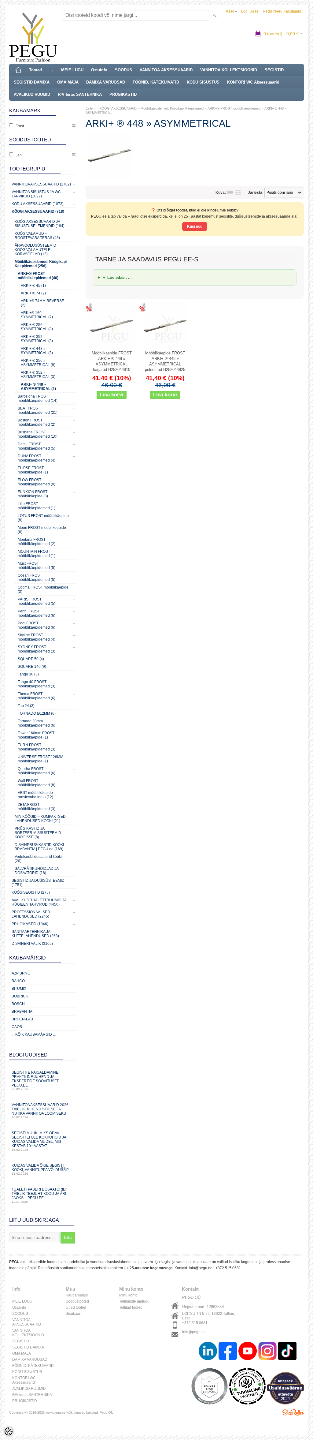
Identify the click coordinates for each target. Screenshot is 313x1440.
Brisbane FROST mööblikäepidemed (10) (37, 434)
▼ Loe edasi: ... (117, 277)
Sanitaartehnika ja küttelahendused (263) (35, 933)
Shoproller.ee (293, 1412)
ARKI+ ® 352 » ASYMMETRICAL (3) (38, 374)
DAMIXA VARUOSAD (105, 82)
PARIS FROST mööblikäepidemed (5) (36, 601)
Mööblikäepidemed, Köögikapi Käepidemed (172, 108)
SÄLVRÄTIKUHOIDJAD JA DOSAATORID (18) (36, 870)
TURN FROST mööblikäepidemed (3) (36, 747)
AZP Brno (21, 973)
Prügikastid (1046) (30, 924)
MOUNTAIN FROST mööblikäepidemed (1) (36, 553)
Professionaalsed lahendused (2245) (31, 914)
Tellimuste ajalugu (134, 1301)
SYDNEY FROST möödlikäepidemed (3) (36, 649)
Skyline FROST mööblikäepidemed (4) (36, 637)
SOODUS (123, 70)
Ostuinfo (99, 70)
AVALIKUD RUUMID (32, 94)
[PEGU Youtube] (247, 1352)
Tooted (35, 70)
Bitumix (19, 988)
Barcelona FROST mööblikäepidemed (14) (37, 398)
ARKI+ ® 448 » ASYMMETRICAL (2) (38, 386)
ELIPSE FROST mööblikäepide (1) (33, 470)
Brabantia (22, 1011)
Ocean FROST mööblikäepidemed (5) (36, 577)
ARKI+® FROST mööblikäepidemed (234, 108)
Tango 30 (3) (28, 674)
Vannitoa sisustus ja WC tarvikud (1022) (36, 194)
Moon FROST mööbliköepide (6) (42, 530)
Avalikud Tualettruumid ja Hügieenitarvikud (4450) (39, 902)
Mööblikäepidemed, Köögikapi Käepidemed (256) (41, 264)
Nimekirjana (230, 192)
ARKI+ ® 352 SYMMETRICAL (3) (37, 339)
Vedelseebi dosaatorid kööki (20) (38, 859)
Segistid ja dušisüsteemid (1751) (38, 882)
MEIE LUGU (72, 70)
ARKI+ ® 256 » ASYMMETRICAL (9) (38, 362)
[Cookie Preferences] (8, 1431)
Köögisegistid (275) (31, 892)
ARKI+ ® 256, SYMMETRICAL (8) (37, 327)
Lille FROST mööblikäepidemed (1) (36, 506)
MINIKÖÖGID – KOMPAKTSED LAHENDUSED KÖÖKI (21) (40, 818)
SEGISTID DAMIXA (32, 82)
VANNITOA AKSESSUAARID (166, 70)
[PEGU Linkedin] (208, 1352)
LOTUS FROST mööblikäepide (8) (43, 518)
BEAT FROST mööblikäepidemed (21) (37, 410)
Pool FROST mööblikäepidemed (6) (36, 625)
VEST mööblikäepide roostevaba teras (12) (35, 795)
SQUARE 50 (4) (31, 659)
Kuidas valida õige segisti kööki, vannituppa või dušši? (40, 1169)
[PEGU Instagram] (267, 1352)
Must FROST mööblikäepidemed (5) (36, 565)
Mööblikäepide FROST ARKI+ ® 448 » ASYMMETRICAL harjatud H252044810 (112, 361)
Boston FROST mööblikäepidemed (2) (36, 422)
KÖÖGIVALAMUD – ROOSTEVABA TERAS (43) (37, 235)
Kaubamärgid (77, 1295)
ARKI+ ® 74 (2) (33, 293)
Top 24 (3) (26, 706)
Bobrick (20, 996)
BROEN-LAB (22, 1019)
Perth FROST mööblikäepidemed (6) (36, 613)
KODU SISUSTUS (203, 82)
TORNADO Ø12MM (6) (37, 713)
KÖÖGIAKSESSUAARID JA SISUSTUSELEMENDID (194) (39, 223)
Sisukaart (73, 1313)
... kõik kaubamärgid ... (34, 1034)
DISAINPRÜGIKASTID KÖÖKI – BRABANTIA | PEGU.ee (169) (41, 847)
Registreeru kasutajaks (282, 11)
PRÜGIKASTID (123, 94)
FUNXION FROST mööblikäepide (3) (33, 494)
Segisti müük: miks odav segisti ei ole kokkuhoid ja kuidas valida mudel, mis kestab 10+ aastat (39, 1141)
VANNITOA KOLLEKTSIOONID (228, 70)
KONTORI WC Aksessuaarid (253, 82)
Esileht (90, 108)
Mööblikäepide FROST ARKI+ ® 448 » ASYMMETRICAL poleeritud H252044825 (165, 361)
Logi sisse (250, 11)
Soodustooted (77, 1301)
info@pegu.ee (200, 1268)
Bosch (18, 1004)
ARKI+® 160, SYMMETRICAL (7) (37, 315)
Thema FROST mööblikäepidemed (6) (36, 696)
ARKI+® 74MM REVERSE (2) (42, 303)
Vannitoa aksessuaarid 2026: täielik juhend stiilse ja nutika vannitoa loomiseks (40, 1111)
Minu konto (128, 1295)
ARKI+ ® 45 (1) (33, 285)
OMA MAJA (68, 82)
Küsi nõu (194, 226)
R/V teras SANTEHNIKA (80, 94)
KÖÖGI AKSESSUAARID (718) (38, 211)
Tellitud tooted (130, 1307)
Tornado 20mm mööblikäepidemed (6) (36, 723)
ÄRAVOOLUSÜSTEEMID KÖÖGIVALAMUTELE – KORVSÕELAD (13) (35, 249)
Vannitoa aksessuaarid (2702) (41, 184)
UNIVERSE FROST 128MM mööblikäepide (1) (40, 759)
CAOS (17, 1027)
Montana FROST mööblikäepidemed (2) (36, 541)
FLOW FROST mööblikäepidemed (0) (36, 482)
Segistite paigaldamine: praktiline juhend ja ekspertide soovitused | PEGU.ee (36, 1080)
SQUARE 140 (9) (32, 666)
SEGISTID (274, 70)
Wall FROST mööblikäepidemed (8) (36, 783)
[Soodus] (111, 325)
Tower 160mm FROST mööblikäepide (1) (36, 735)
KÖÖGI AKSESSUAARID (118, 108)
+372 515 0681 (228, 1268)
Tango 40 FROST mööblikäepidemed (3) (36, 684)
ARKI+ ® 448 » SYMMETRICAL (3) (37, 350)
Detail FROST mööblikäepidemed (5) (36, 446)
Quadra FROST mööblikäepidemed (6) (36, 771)
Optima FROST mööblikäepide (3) (43, 589)
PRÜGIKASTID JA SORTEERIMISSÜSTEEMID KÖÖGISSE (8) (38, 832)
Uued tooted (76, 1307)
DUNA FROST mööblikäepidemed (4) (36, 458)
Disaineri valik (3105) (32, 943)
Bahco (18, 981)
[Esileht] (18, 70)
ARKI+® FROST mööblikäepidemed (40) (38, 275)
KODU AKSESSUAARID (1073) (38, 204)
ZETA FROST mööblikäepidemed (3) (36, 806)
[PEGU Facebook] (228, 1352)
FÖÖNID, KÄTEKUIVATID (156, 82)
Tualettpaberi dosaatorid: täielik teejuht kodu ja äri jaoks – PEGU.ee (39, 1195)
